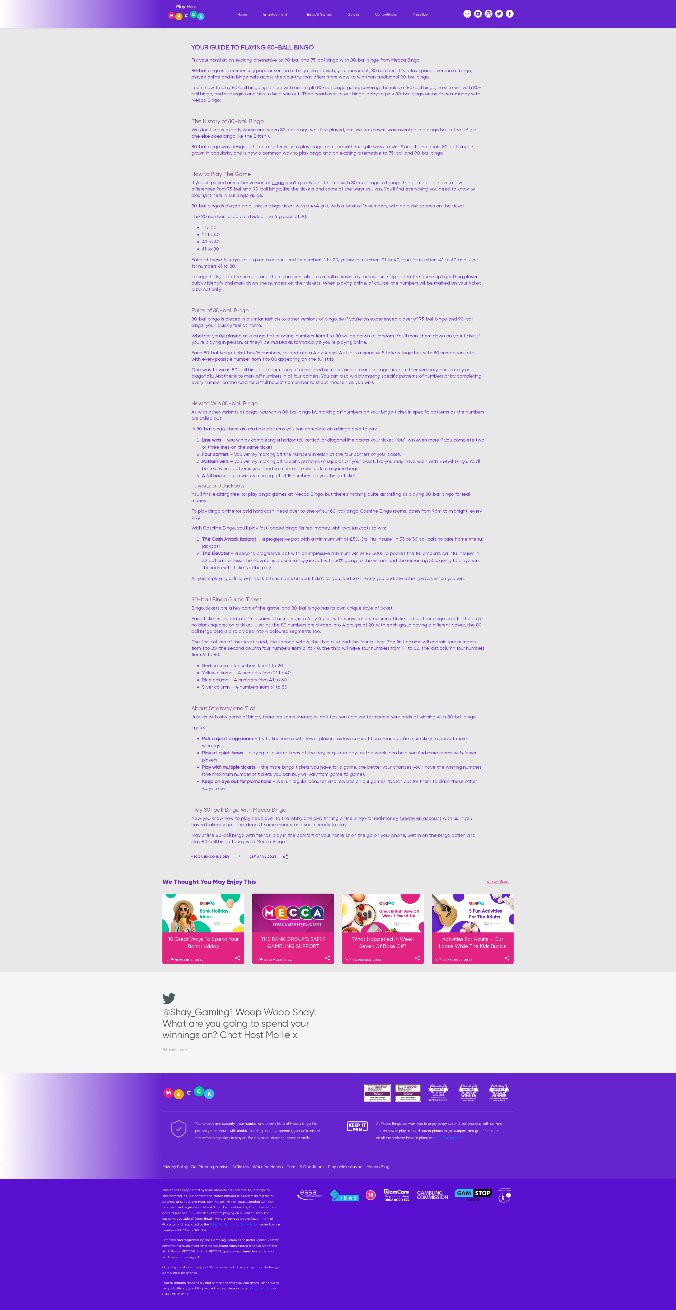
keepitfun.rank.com (448, 1138)
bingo (278, 182)
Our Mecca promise (209, 1166)
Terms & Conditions (305, 1166)
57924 (192, 1213)
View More (498, 881)
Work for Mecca (268, 1166)
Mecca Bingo (205, 100)
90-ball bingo (428, 153)
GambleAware (261, 1288)
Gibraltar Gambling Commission (234, 1224)
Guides (353, 14)
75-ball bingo (325, 60)
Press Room (421, 14)
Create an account (421, 818)
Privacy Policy (175, 1166)
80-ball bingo (364, 60)
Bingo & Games (319, 14)
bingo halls (247, 77)
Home (242, 14)
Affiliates (240, 1166)
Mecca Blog (378, 1166)
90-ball (291, 60)
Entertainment (275, 14)
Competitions (386, 14)
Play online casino (345, 1166)
